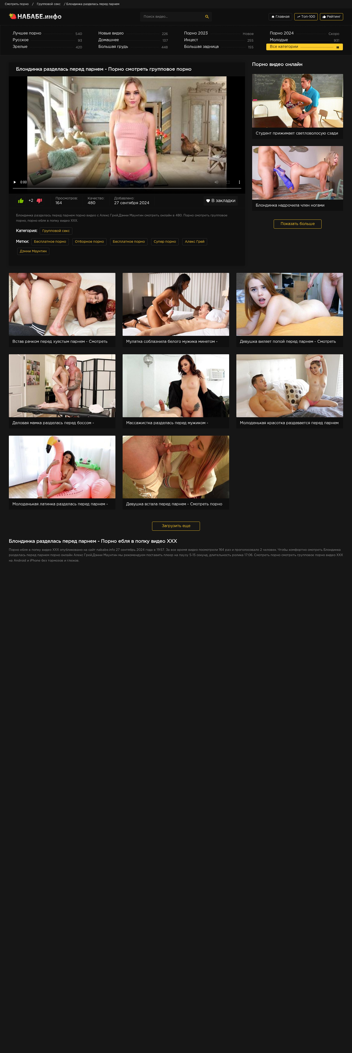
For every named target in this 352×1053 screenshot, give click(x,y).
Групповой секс (56, 231)
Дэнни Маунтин (33, 251)
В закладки (220, 201)
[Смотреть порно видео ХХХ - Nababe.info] (51, 16)
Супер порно (165, 241)
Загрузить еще (176, 526)
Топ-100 (306, 16)
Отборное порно (89, 241)
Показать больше (298, 224)
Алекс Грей (194, 241)
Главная (280, 16)
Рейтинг (332, 16)
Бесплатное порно (50, 241)
